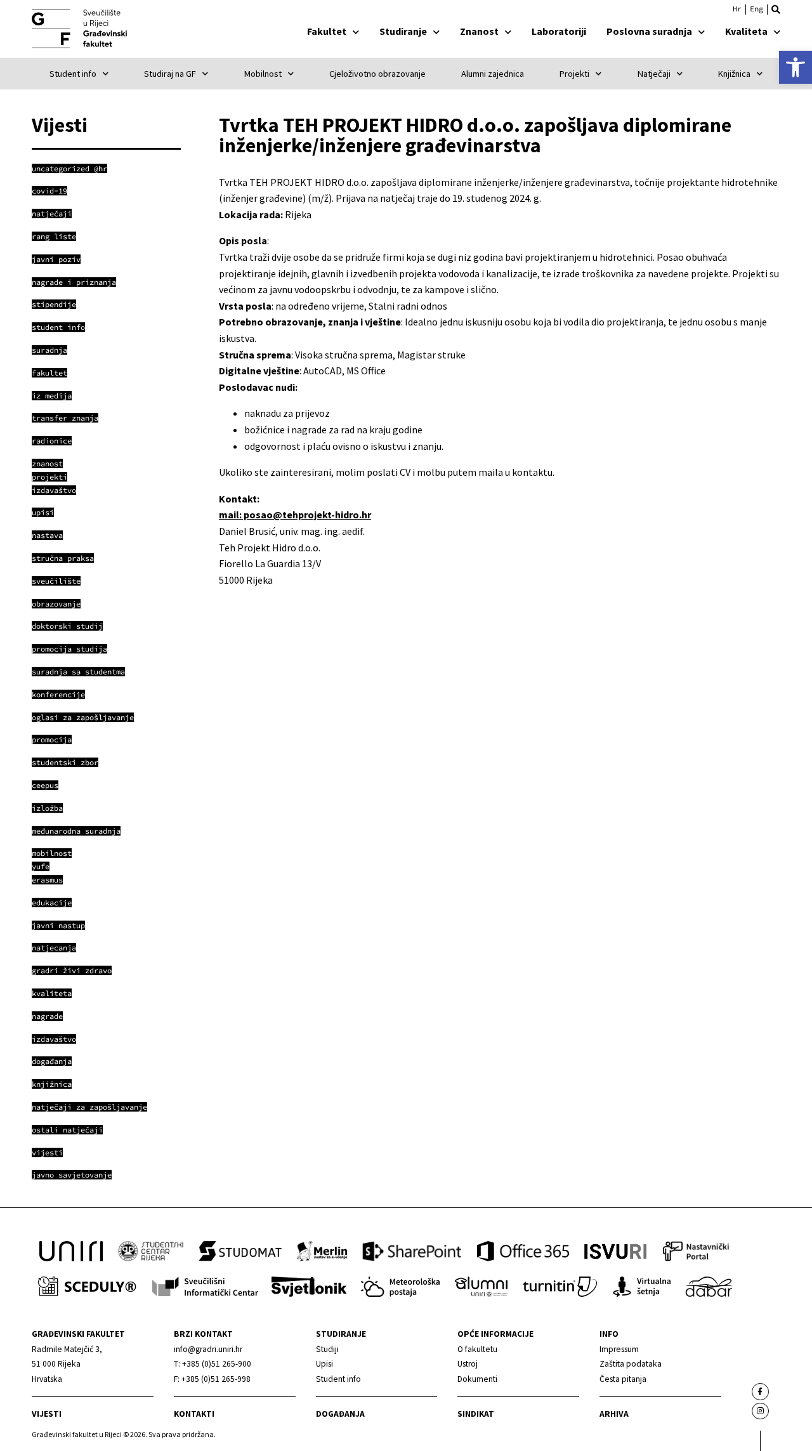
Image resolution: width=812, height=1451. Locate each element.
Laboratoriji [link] (559, 31)
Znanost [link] (479, 31)
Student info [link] (72, 73)
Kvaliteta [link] (746, 31)
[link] (795, 67)
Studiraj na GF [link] (170, 73)
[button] (775, 9)
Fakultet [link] (326, 31)
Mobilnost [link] (263, 73)
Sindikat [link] (475, 1413)
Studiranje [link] (403, 31)
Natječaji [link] (654, 73)
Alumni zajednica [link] (492, 73)
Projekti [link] (574, 73)
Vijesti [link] (47, 1413)
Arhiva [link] (614, 1413)
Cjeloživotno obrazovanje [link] (377, 73)
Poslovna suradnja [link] (649, 31)
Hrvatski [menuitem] (737, 8)
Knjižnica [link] (734, 73)
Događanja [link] (340, 1413)
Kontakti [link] (194, 1413)
